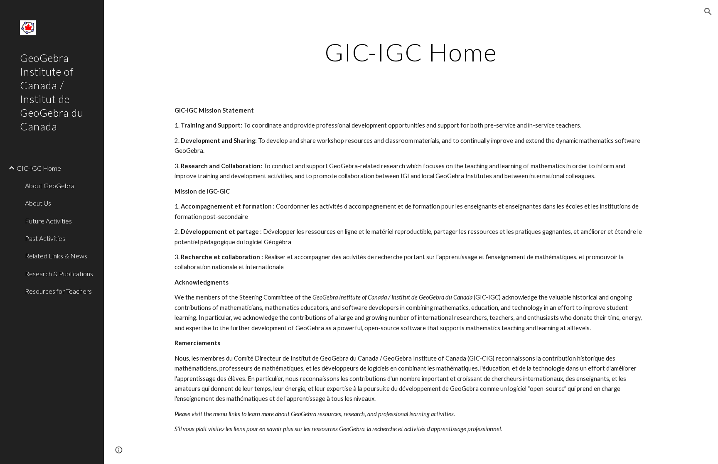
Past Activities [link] (45, 238)
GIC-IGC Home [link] (39, 168)
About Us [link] (38, 203)
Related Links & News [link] (56, 256)
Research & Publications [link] (59, 273)
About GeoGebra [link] (49, 185)
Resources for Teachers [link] (58, 291)
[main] (411, 52)
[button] (708, 12)
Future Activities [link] (48, 221)
